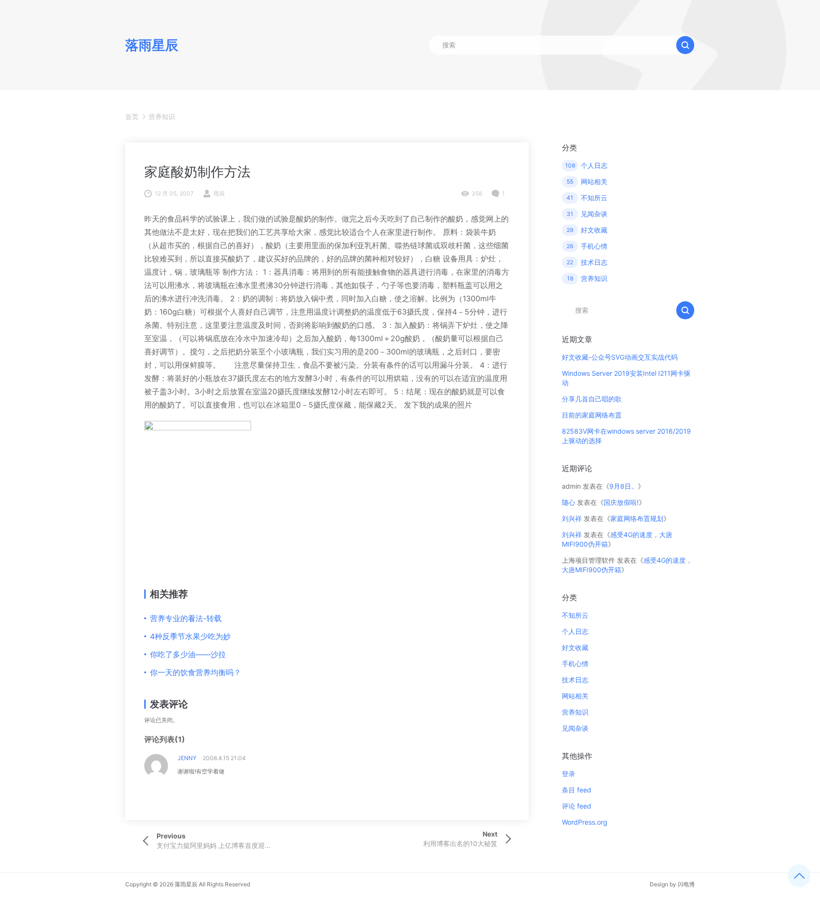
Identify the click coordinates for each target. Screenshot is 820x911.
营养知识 (162, 116)
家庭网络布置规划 (636, 518)
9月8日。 (623, 486)
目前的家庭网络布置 (592, 415)
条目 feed (576, 790)
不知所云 (575, 615)
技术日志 (575, 680)
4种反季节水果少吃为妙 (190, 636)
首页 (132, 116)
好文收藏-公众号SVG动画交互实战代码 (620, 357)
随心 (568, 502)
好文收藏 (575, 647)
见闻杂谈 (575, 728)
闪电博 (686, 884)
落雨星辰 (186, 884)
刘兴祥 (572, 518)
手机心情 (575, 664)
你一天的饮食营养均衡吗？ (195, 672)
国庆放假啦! (621, 502)
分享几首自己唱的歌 (592, 399)
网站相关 (575, 696)
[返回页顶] (799, 876)
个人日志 (575, 631)
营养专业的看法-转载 (186, 618)
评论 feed (576, 806)
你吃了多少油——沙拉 (188, 654)
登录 (568, 774)
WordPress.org (584, 822)
